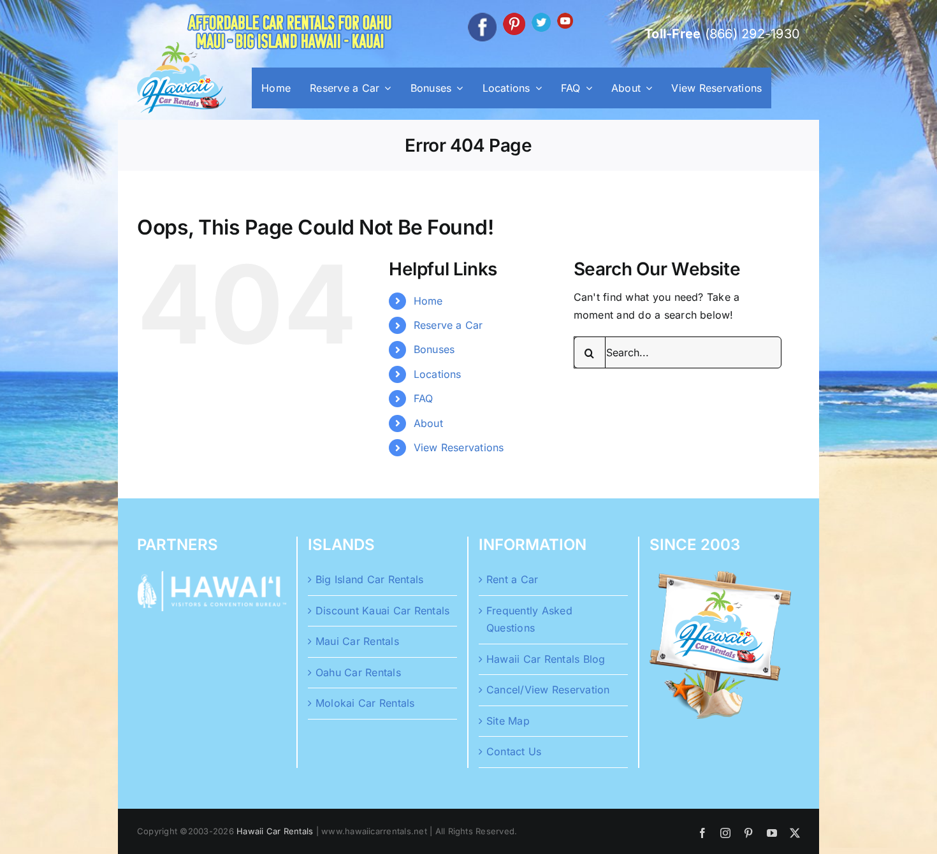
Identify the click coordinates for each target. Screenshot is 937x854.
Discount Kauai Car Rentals (382, 610)
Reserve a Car (448, 325)
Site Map (508, 720)
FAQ (423, 398)
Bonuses (434, 349)
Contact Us (513, 751)
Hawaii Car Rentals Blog (546, 659)
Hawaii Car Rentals (274, 831)
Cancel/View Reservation (548, 689)
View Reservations (459, 447)
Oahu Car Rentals (358, 672)
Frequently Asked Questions (529, 619)
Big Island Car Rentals (369, 579)
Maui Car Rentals (357, 641)
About (428, 423)
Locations (437, 374)
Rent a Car (512, 579)
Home (428, 300)
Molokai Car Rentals (365, 703)
